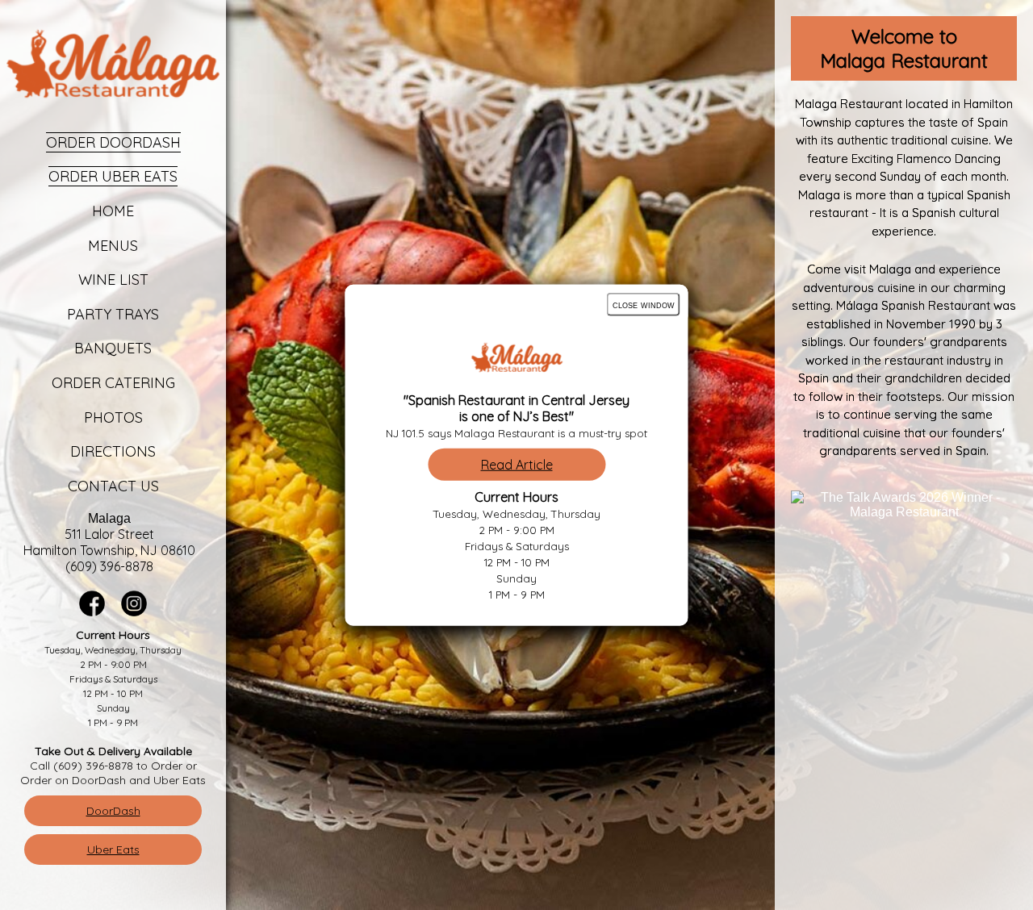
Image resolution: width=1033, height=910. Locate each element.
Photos (113, 417)
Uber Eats (113, 849)
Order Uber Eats (113, 176)
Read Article (517, 464)
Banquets (113, 348)
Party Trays (113, 314)
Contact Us (113, 486)
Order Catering (113, 383)
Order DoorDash (113, 142)
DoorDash (113, 811)
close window (644, 304)
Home (113, 211)
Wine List (113, 279)
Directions (113, 451)
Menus (113, 245)
